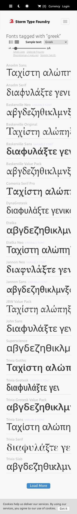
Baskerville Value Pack (23, 164)
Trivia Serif (14, 439)
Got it (63, 508)
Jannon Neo (26, 262)
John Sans (14, 321)
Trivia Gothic (16, 360)
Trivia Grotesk (28, 380)
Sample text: (34, 42)
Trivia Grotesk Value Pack (26, 400)
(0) (42, 6)
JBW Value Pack (18, 302)
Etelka (11, 223)
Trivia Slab (14, 459)
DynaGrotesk (16, 203)
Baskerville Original (21, 124)
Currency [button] (54, 6)
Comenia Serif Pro (20, 183)
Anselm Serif (16, 85)
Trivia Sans (25, 419)
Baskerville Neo (29, 105)
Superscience (16, 341)
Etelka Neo (25, 242)
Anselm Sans (16, 65)
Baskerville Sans (29, 144)
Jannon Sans (27, 282)
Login (66, 6)
